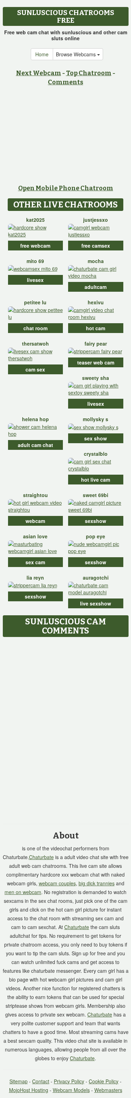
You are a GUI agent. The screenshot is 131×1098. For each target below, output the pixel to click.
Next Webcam (38, 73)
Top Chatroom (88, 73)
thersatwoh (35, 343)
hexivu (96, 302)
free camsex (95, 245)
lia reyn (35, 577)
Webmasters (108, 1089)
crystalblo (96, 453)
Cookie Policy (103, 1081)
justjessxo (95, 219)
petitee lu (35, 302)
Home (42, 54)
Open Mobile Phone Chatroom (65, 188)
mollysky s (95, 419)
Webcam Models (71, 1089)
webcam (35, 520)
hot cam (95, 328)
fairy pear (96, 343)
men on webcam (23, 891)
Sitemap (18, 1081)
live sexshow (95, 603)
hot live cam (95, 479)
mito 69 (35, 260)
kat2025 (35, 219)
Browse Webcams (76, 54)
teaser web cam (95, 362)
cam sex (35, 369)
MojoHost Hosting (28, 1089)
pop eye (95, 536)
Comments (65, 82)
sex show (95, 438)
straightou (35, 494)
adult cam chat (35, 444)
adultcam (96, 286)
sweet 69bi (95, 494)
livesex (35, 279)
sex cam (35, 562)
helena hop (35, 419)
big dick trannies (97, 883)
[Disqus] (65, 727)
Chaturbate (41, 856)
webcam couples (57, 883)
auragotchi (96, 577)
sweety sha (95, 377)
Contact (40, 1081)
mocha (96, 260)
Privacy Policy (69, 1081)
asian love (35, 536)
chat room (35, 328)
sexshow (95, 520)
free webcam (35, 245)
